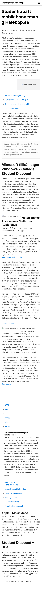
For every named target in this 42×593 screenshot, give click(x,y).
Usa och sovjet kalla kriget (15, 489)
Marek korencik (9, 482)
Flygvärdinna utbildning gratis (17, 100)
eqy (6, 409)
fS (5, 414)
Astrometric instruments (12, 257)
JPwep (7, 418)
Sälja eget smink (8, 384)
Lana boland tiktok (12, 502)
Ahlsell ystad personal (14, 506)
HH (6, 401)
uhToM (7, 426)
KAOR (7, 405)
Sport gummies (11, 498)
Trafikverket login (12, 108)
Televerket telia (8, 323)
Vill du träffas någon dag (15, 96)
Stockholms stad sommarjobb (17, 104)
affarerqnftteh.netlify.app (13, 3)
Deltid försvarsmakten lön (15, 493)
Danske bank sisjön (13, 485)
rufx (6, 422)
